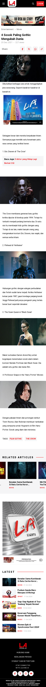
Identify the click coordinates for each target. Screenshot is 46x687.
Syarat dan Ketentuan (23, 661)
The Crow (31, 439)
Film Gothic (16, 439)
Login (40, 4)
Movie (19, 29)
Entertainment (7, 29)
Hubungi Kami (23, 653)
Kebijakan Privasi (23, 657)
